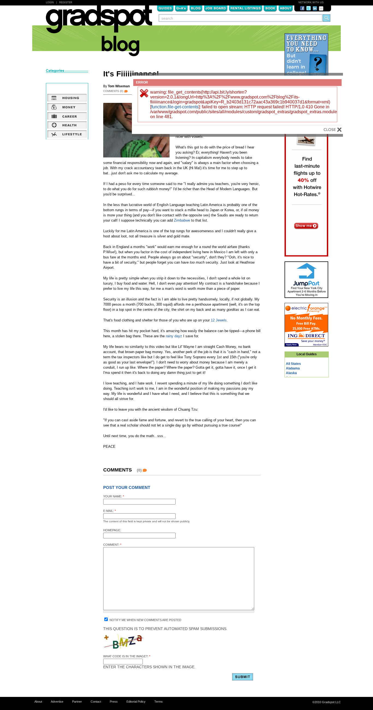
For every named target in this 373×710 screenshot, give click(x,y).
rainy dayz (174, 336)
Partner (77, 701)
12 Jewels (219, 320)
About (285, 7)
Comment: (112, 544)
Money (67, 107)
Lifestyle (67, 134)
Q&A (181, 7)
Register (65, 2)
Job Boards (216, 7)
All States (293, 364)
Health (67, 125)
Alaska (291, 373)
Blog (196, 7)
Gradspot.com (99, 22)
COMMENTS (113, 91)
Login (50, 2)
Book (270, 7)
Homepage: (112, 530)
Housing (67, 98)
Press (114, 701)
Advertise (57, 701)
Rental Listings (245, 7)
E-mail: (109, 510)
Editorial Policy (136, 701)
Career (67, 116)
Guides (165, 7)
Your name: (113, 496)
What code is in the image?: (126, 656)
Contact (96, 701)
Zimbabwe (182, 220)
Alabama (293, 368)
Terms (158, 701)
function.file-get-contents (175, 107)
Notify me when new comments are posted (145, 620)
